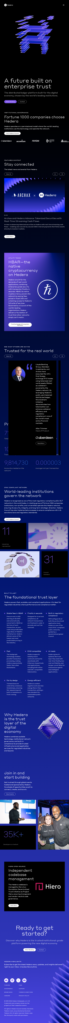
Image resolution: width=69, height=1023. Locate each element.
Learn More (9, 236)
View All (8, 174)
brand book (8, 992)
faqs (20, 985)
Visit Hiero (13, 905)
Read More (41, 443)
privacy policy (24, 995)
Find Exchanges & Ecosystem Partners (20, 324)
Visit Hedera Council (12, 133)
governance (8, 988)
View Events (10, 794)
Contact (22, 101)
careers (7, 995)
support (22, 988)
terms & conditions (26, 992)
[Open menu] (63, 5)
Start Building (10, 101)
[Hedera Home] (8, 5)
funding (7, 985)
